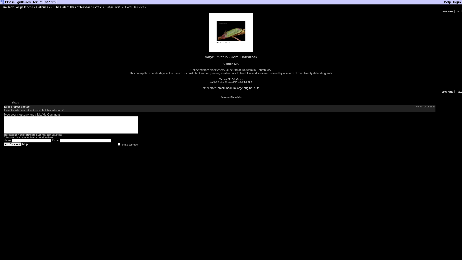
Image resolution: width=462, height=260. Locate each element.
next (459, 11)
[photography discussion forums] (38, 4)
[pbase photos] (8, 4)
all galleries (24, 7)
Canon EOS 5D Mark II (231, 79)
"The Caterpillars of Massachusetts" (77, 7)
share (15, 102)
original (248, 88)
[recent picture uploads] (24, 4)
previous (447, 11)
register (26, 135)
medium (230, 88)
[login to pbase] (457, 4)
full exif (248, 82)
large (239, 88)
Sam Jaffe (7, 7)
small (221, 88)
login (16, 135)
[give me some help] (447, 4)
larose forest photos (17, 106)
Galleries (42, 7)
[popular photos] (250, 4)
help (25, 144)
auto (257, 88)
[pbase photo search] (50, 4)
